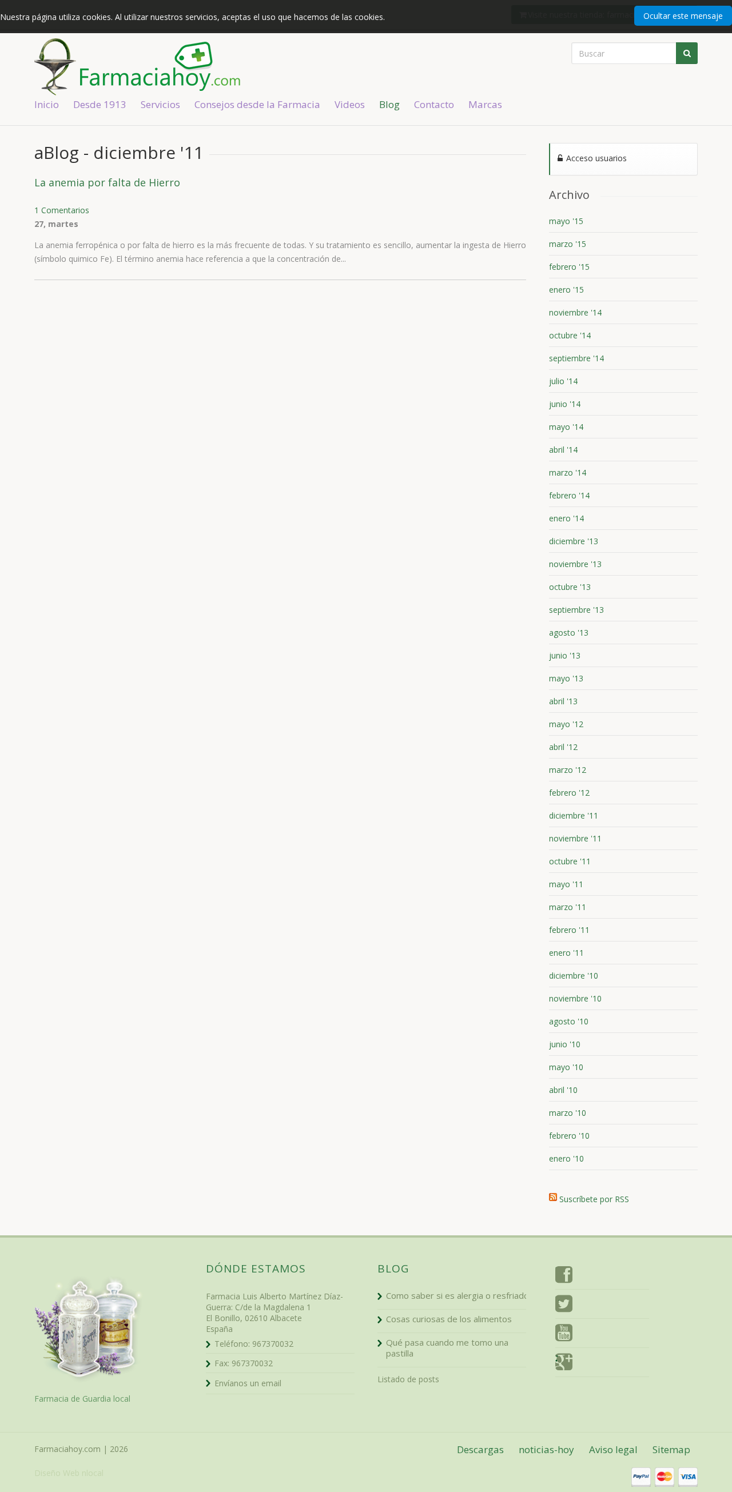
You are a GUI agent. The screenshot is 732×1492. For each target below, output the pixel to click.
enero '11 (566, 952)
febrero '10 (569, 1135)
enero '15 (566, 289)
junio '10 (564, 1044)
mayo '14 (566, 426)
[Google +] (563, 1364)
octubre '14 (570, 335)
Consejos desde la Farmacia (257, 104)
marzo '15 (567, 243)
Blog (389, 104)
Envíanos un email (247, 1383)
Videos (350, 104)
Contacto (434, 104)
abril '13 (563, 701)
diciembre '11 (573, 815)
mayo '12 (566, 724)
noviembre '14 (575, 312)
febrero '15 (569, 266)
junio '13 (564, 655)
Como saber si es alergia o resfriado (457, 1295)
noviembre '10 (575, 998)
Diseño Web (56, 1472)
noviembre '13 (575, 563)
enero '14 (566, 518)
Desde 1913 (99, 104)
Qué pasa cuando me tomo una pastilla (447, 1348)
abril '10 (563, 1089)
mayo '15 (566, 221)
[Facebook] (563, 1276)
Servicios (160, 104)
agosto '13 (568, 632)
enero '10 (566, 1158)
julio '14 (563, 381)
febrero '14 (569, 495)
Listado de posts (408, 1379)
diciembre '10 (573, 975)
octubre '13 (570, 586)
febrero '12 (569, 792)
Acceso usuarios (595, 158)
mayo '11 (566, 884)
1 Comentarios (61, 210)
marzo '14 (567, 472)
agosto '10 (568, 1021)
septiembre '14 (576, 358)
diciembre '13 (573, 541)
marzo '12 (567, 769)
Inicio (46, 104)
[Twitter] (563, 1305)
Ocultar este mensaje (683, 15)
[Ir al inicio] (177, 66)
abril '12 (563, 746)
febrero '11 (569, 929)
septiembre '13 (576, 609)
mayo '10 (566, 1067)
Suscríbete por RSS (594, 1197)
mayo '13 (566, 678)
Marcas (485, 104)
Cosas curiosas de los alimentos (449, 1319)
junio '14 (564, 403)
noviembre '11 (575, 838)
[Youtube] (563, 1334)
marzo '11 (567, 906)
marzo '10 (567, 1112)
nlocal (93, 1472)
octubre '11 (570, 861)
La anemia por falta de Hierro (107, 182)
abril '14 (563, 449)
